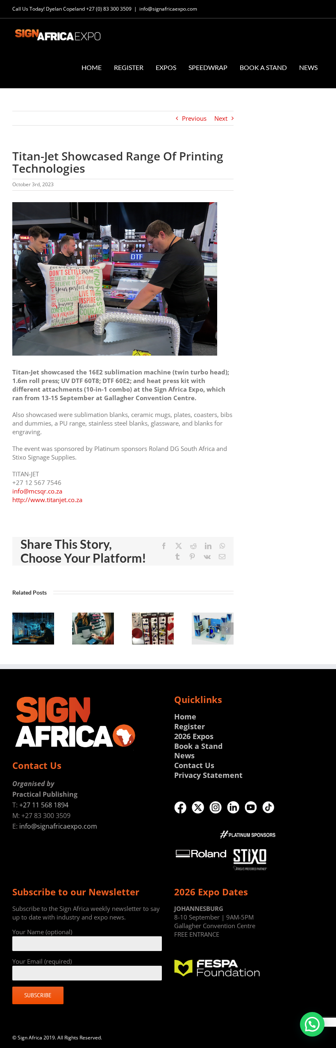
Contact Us (194, 765)
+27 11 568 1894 (43, 804)
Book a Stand (198, 746)
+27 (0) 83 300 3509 (109, 8)
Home (185, 716)
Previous (194, 118)
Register (189, 726)
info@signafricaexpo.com (168, 8)
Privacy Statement (208, 775)
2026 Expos (193, 736)
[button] (18, 628)
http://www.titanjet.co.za (47, 500)
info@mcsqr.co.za (37, 491)
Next (220, 118)
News (184, 755)
